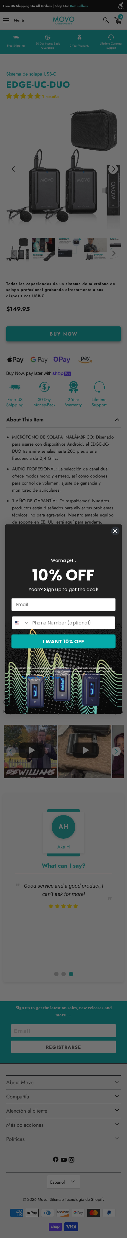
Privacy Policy (35, 678)
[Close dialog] (115, 530)
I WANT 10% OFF (63, 641)
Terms (55, 678)
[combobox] (21, 622)
